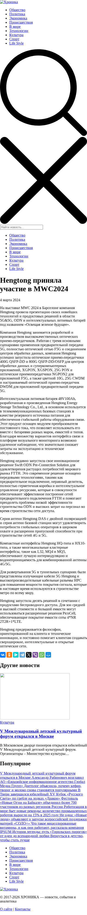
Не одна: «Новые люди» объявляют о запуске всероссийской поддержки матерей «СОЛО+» (43, 819)
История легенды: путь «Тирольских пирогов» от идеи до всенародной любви (43, 834)
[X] (29, 655)
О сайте (6, 909)
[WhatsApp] (42, 655)
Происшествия (21, 22)
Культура (16, 35)
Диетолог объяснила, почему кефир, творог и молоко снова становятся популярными (40, 788)
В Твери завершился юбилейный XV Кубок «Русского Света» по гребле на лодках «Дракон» (41, 794)
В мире (15, 26)
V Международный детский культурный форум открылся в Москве (41, 734)
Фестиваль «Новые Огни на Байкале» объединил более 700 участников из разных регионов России (39, 802)
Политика (17, 14)
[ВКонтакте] (3, 655)
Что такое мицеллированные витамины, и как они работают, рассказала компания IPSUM (42, 827)
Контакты (22, 909)
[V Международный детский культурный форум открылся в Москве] (35, 718)
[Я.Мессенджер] (16, 655)
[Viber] (35, 655)
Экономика (18, 18)
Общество (17, 10)
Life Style (16, 43)
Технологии (18, 31)
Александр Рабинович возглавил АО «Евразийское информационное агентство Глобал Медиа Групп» (42, 782)
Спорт (14, 39)
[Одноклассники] (9, 655)
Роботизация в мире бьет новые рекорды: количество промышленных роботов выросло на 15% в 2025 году (43, 811)
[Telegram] (22, 655)
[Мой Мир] (48, 655)
